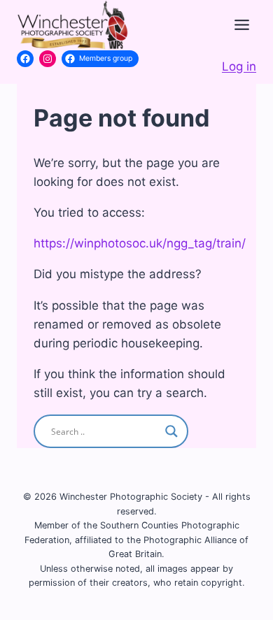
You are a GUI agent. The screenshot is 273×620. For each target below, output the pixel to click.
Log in (239, 66)
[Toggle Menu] (241, 24)
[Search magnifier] (171, 431)
